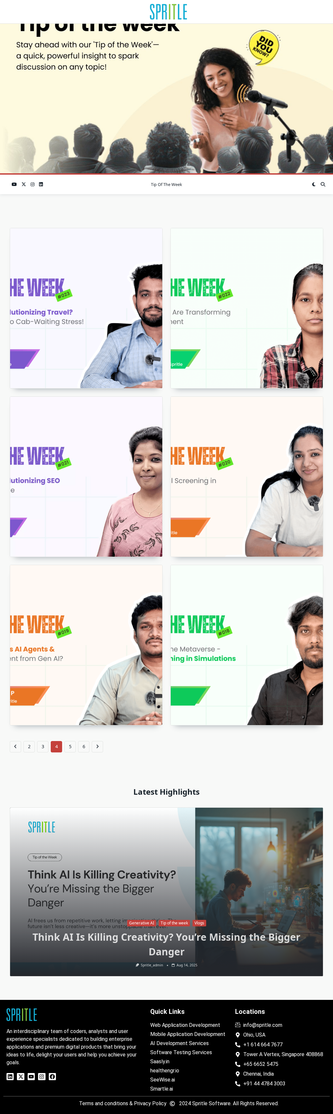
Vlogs (45, 937)
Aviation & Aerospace (310, 923)
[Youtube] (31, 1076)
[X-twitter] (20, 1076)
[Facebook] (52, 1076)
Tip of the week (166, 184)
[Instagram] (41, 1076)
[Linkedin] (10, 1076)
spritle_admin (320, 965)
